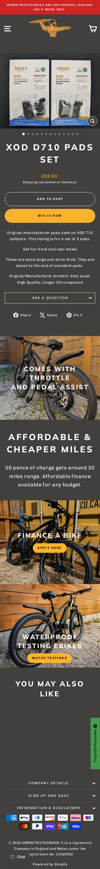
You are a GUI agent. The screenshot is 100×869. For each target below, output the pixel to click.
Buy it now (50, 216)
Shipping (30, 182)
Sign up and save (48, 796)
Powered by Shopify (50, 864)
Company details (49, 783)
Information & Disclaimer (49, 808)
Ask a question (50, 298)
